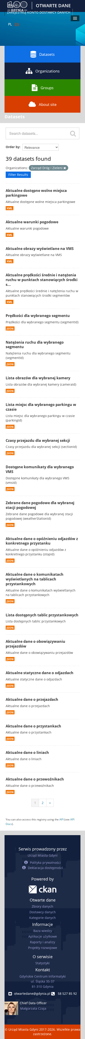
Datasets (47, 54)
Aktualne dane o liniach (27, 752)
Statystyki (42, 963)
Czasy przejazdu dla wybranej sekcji (38, 440)
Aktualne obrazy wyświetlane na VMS (40, 248)
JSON (10, 328)
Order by (12, 147)
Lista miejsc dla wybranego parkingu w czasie (41, 407)
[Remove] (64, 168)
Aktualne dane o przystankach (33, 726)
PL (10, 24)
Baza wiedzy (42, 931)
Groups (47, 87)
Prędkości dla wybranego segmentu (38, 315)
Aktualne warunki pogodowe (32, 221)
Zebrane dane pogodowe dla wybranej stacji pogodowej (40, 505)
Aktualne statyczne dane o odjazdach (39, 672)
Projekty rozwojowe (42, 948)
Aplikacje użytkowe (42, 936)
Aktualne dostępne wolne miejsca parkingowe (36, 193)
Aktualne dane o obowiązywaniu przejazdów (35, 644)
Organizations (47, 71)
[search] (73, 133)
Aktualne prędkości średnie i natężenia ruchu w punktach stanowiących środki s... (42, 280)
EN (17, 24)
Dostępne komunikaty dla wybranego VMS (40, 469)
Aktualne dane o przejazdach (32, 699)
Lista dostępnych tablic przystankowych (42, 615)
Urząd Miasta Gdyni (43, 855)
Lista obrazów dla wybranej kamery (38, 377)
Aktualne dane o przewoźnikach (35, 779)
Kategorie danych (42, 918)
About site (48, 104)
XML (9, 208)
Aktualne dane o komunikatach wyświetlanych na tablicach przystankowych (34, 579)
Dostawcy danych (42, 912)
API (61, 819)
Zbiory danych (42, 906)
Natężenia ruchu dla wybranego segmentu (35, 344)
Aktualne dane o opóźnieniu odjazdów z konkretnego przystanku (42, 541)
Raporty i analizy (42, 942)
